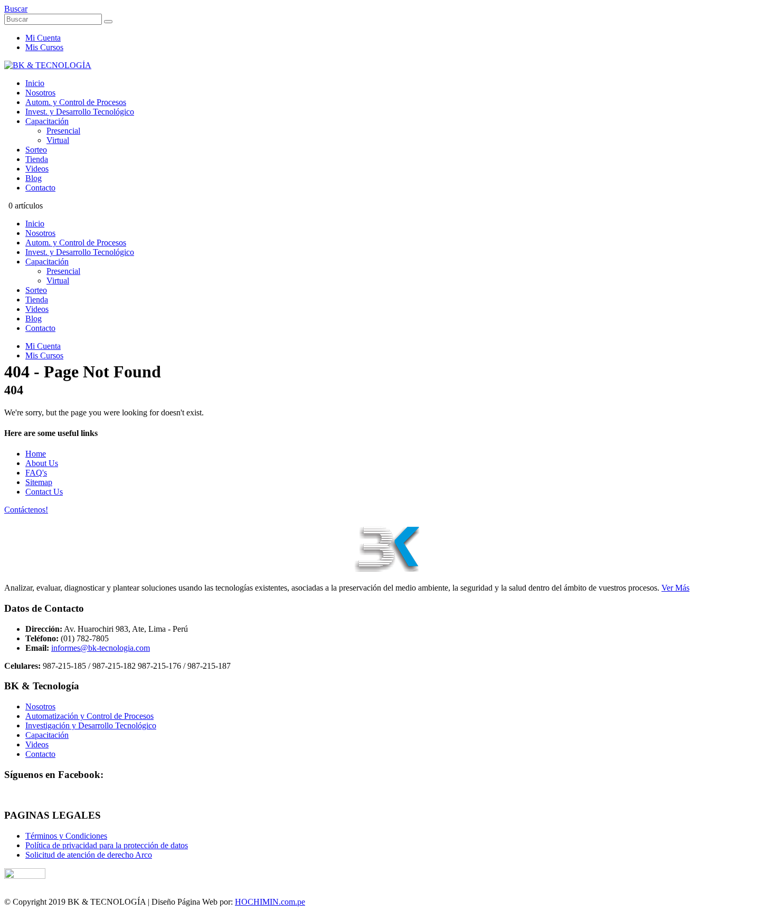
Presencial (63, 130)
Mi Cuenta (43, 37)
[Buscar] (108, 21)
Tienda (36, 159)
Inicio (34, 83)
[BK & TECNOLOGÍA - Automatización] (47, 65)
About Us (41, 463)
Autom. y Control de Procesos (75, 102)
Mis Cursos (44, 47)
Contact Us (44, 491)
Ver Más (675, 587)
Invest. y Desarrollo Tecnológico (79, 111)
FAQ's (36, 472)
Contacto (40, 187)
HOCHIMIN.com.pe (270, 901)
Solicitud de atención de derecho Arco (88, 854)
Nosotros (40, 92)
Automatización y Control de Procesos (89, 715)
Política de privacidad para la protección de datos (106, 845)
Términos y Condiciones (66, 835)
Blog (33, 178)
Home (35, 453)
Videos (37, 168)
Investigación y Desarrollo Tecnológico (90, 725)
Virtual (57, 140)
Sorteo (36, 149)
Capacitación (47, 121)
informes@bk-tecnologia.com (100, 647)
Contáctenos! (26, 509)
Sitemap (38, 482)
